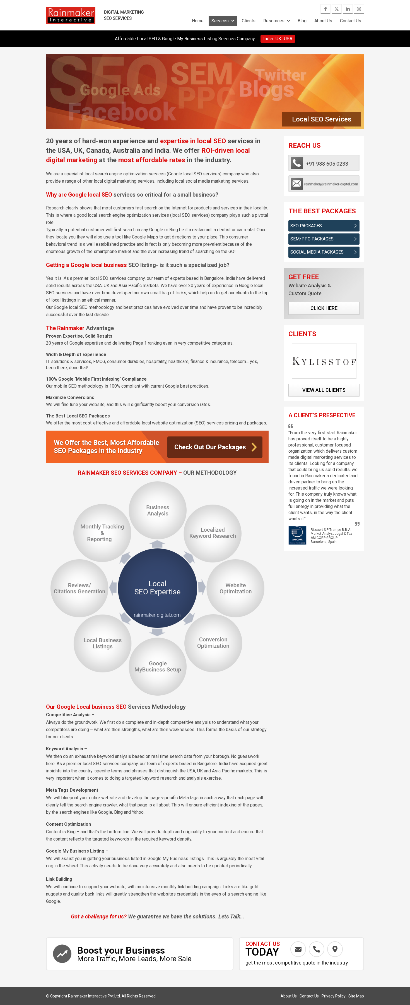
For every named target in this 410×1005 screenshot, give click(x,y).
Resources (273, 20)
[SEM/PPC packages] (356, 239)
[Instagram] (359, 9)
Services (220, 20)
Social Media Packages (317, 252)
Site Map (356, 996)
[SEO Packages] (356, 226)
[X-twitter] (337, 9)
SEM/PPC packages (312, 239)
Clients (248, 20)
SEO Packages (306, 225)
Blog (302, 20)
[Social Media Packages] (356, 252)
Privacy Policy (334, 996)
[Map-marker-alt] (335, 949)
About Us (323, 20)
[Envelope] (298, 949)
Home (198, 20)
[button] (223, 21)
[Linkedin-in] (348, 9)
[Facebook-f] (325, 9)
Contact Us (350, 20)
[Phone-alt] (316, 949)
